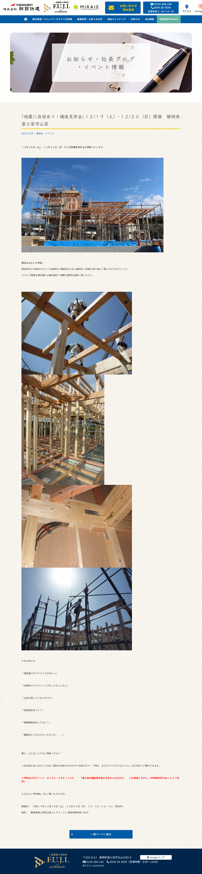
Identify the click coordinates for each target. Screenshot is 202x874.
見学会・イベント (45, 133)
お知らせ (135, 19)
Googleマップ (157, 857)
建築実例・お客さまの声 (89, 19)
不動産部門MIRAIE (168, 19)
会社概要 (149, 19)
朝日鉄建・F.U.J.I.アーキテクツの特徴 (52, 19)
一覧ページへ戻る (101, 834)
